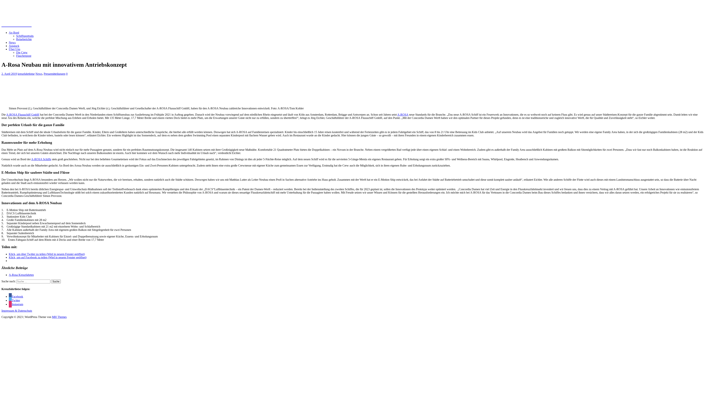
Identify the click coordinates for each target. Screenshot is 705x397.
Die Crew (22, 52)
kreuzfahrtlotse (26, 73)
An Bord (14, 32)
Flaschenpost (23, 55)
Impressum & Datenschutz (16, 310)
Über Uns (14, 49)
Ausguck (14, 45)
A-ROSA (402, 114)
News (12, 42)
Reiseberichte (24, 39)
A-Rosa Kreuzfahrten (21, 274)
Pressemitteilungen (54, 73)
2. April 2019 (9, 73)
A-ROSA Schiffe (41, 159)
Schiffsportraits (25, 35)
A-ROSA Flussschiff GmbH (22, 114)
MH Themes (59, 317)
